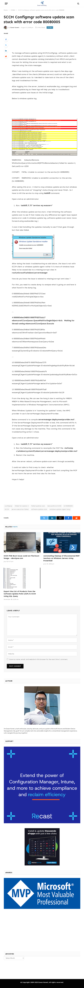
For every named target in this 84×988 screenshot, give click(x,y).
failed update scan (38, 506)
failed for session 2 (22, 506)
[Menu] (6, 3)
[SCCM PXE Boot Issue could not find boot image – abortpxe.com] (22, 542)
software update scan (39, 509)
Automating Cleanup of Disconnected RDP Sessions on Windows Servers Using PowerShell (61, 558)
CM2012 (49, 27)
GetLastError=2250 (54, 506)
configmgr (8, 506)
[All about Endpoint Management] (42, 3)
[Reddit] (6, 56)
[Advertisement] (44, 40)
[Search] (78, 3)
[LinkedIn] (6, 50)
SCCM (7, 509)
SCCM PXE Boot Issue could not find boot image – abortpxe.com (21, 557)
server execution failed (20, 509)
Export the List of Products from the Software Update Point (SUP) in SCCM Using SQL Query (20, 593)
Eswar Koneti (14, 27)
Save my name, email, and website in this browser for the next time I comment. (38, 659)
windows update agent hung (60, 509)
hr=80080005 (68, 506)
